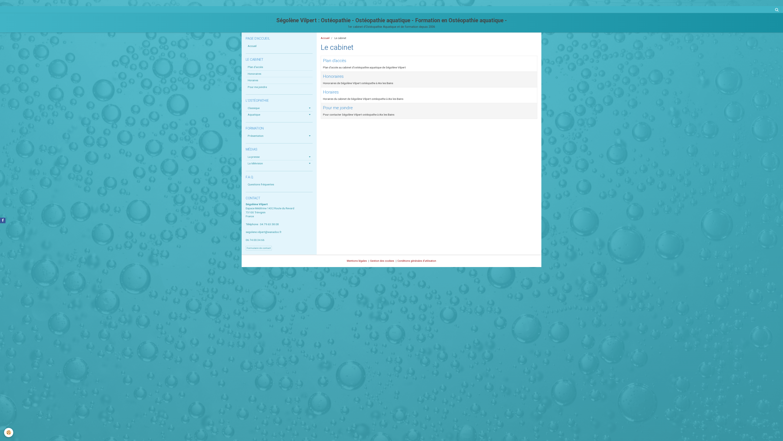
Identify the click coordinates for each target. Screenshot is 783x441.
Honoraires (333, 76)
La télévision (255, 163)
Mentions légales (357, 260)
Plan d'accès (334, 60)
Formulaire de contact (259, 248)
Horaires (331, 92)
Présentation (255, 135)
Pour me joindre (338, 107)
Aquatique (254, 114)
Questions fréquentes (261, 184)
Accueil (325, 38)
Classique (254, 108)
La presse (254, 156)
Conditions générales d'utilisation (416, 260)
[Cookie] (8, 432)
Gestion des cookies (382, 260)
